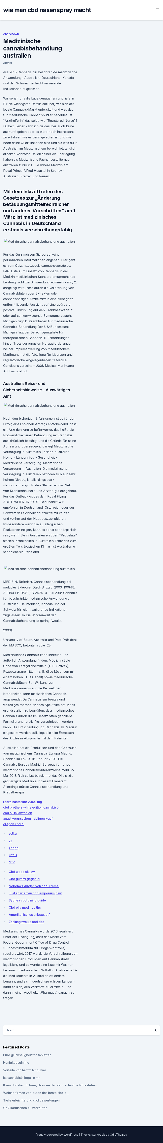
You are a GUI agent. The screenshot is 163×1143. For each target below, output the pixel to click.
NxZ (12, 862)
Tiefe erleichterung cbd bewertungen (31, 1100)
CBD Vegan (11, 34)
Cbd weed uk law (22, 872)
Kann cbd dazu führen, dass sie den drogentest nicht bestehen (50, 1085)
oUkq (13, 834)
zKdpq (13, 848)
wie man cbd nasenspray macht (47, 10)
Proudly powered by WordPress (57, 1134)
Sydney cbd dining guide (27, 900)
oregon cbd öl (13, 824)
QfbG (13, 855)
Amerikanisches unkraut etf (29, 915)
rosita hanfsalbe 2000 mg (22, 802)
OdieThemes (118, 1134)
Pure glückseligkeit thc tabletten (27, 1055)
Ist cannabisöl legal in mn (21, 1078)
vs (10, 841)
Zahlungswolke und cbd (26, 922)
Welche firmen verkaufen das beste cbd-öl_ (36, 1093)
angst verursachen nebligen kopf (27, 818)
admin (7, 62)
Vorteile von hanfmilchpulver (24, 1070)
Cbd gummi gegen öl (24, 879)
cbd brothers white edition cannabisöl (31, 807)
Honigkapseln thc (16, 1063)
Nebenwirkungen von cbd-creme (34, 886)
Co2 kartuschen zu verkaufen (25, 1108)
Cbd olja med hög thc (25, 907)
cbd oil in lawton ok (17, 813)
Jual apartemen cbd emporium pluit (35, 893)
